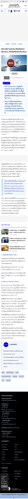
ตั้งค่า (4, 489)
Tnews (16, 479)
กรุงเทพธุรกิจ (17, 474)
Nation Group (17, 471)
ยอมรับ (4, 486)
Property (20, 44)
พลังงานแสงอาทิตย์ (6, 376)
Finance (16, 444)
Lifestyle (16, 455)
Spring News (17, 476)
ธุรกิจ (3, 372)
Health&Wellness (18, 452)
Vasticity (8, 380)
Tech (15, 447)
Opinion (16, 457)
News (3, 457)
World (3, 452)
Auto (15, 449)
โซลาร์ (17, 372)
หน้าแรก (7, 44)
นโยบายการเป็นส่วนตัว (19, 460)
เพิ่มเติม (5, 483)
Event (3, 460)
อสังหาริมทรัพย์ (10, 372)
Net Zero (21, 376)
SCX (3, 380)
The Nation (4, 471)
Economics (4, 444)
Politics (3, 455)
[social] (18, 1)
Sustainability (5, 449)
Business (14, 44)
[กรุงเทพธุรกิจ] (14, 5)
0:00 (5, 10)
